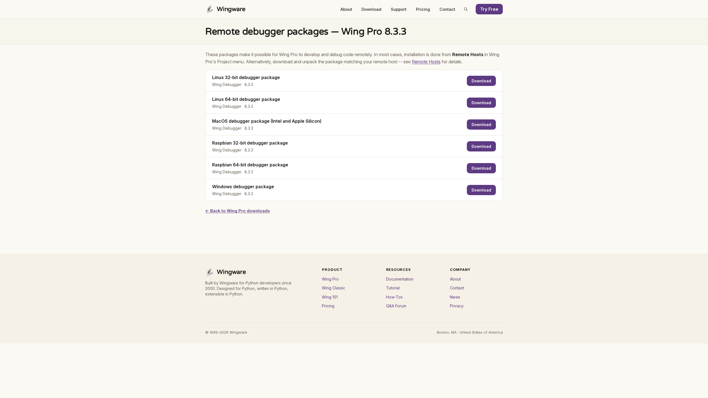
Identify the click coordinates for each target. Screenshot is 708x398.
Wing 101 (330, 297)
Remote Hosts (426, 61)
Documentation (399, 279)
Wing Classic (333, 288)
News (455, 297)
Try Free (489, 9)
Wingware (231, 9)
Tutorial (393, 288)
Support (399, 9)
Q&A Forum (396, 305)
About (346, 9)
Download (371, 9)
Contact (447, 9)
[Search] (466, 9)
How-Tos (394, 297)
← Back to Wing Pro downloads (237, 210)
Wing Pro (330, 279)
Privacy (457, 305)
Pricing (423, 9)
